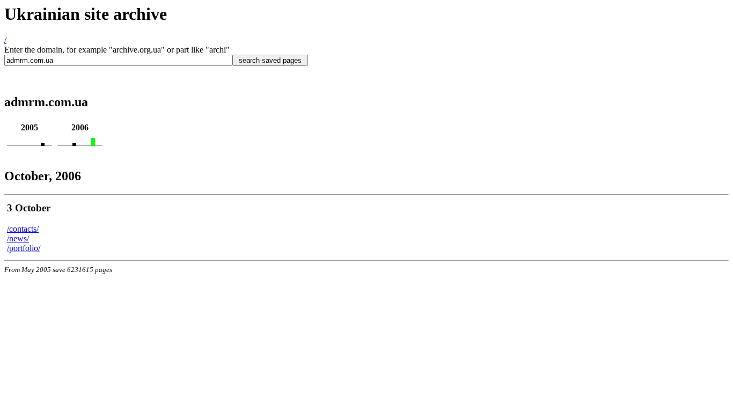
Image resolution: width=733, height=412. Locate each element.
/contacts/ (23, 228)
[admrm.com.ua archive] (43, 143)
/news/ (18, 238)
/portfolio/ (23, 248)
